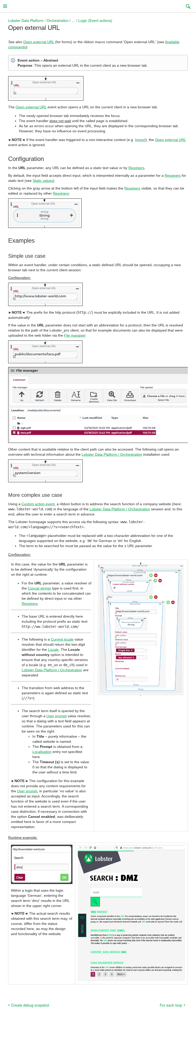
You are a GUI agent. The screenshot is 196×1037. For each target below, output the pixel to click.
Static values (43, 181)
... (73, 20)
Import (140, 140)
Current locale (62, 639)
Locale (53, 649)
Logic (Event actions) (95, 20)
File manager (74, 335)
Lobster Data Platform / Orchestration (38, 20)
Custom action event (38, 504)
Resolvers (136, 168)
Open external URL (38, 42)
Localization (42, 752)
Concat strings (39, 588)
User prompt (56, 716)
